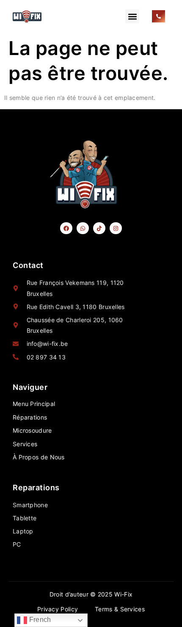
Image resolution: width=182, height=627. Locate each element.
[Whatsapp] (83, 228)
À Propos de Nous (39, 457)
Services (25, 443)
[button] (132, 16)
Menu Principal (34, 403)
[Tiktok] (99, 228)
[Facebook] (66, 228)
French (39, 619)
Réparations (30, 417)
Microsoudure (32, 430)
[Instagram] (116, 228)
